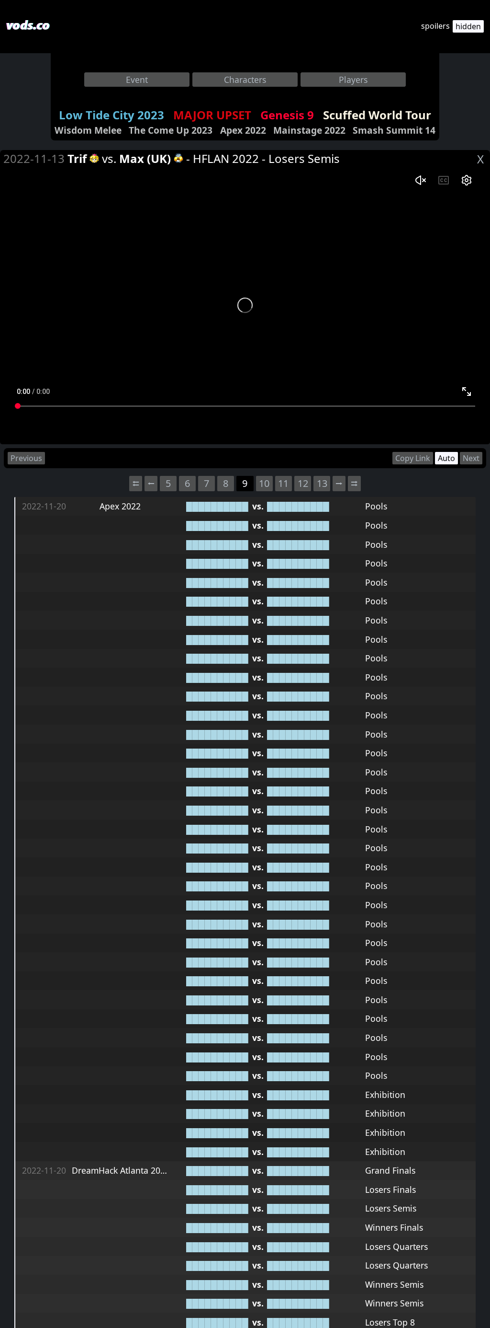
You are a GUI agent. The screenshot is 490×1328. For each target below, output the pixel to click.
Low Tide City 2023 (111, 115)
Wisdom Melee (88, 130)
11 (283, 483)
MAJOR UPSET (212, 115)
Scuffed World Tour (377, 115)
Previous (26, 458)
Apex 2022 (243, 130)
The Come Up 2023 (170, 130)
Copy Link (412, 458)
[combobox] (136, 79)
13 (322, 483)
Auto (446, 458)
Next (471, 458)
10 (264, 483)
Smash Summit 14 (394, 130)
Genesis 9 (287, 115)
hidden (468, 26)
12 (303, 483)
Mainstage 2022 (309, 130)
